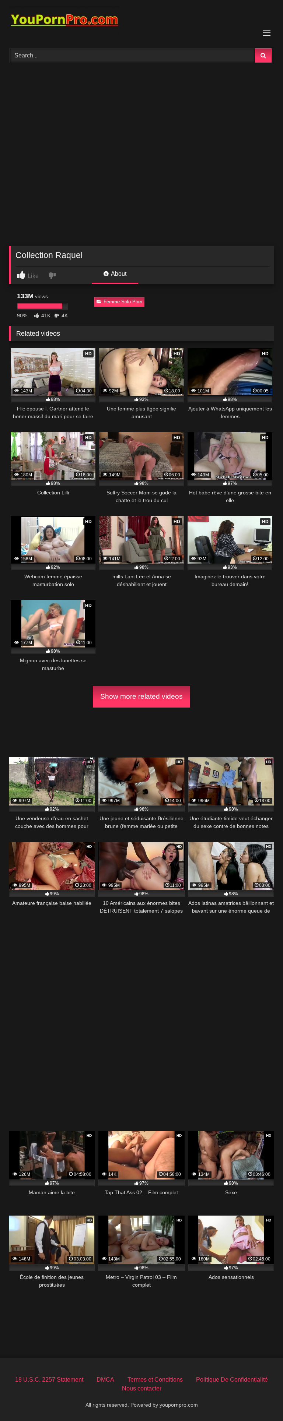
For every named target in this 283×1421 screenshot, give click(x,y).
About (118, 274)
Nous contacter (141, 1388)
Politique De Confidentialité (232, 1379)
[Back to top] (260, 1399)
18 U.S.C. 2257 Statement (49, 1379)
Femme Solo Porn (123, 301)
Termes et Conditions (155, 1379)
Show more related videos (141, 696)
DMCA (105, 1379)
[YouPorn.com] (141, 21)
